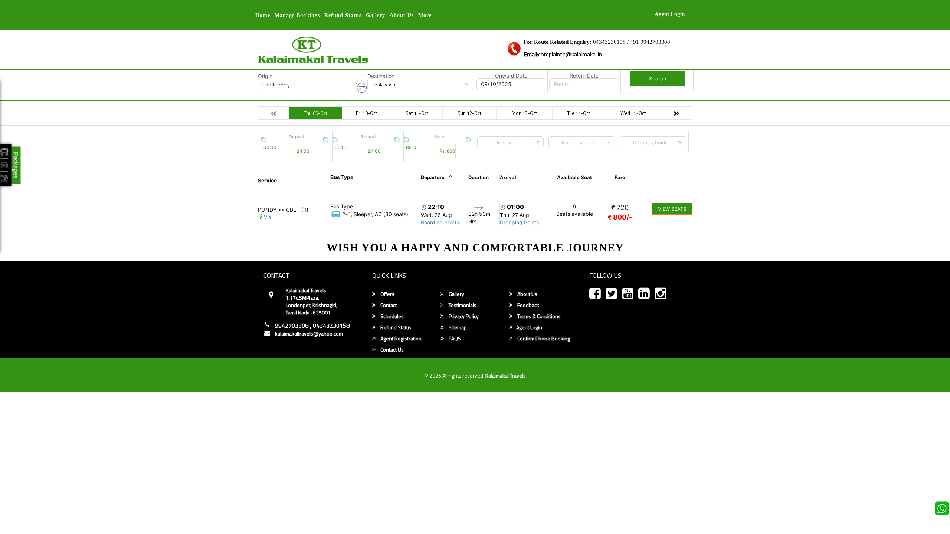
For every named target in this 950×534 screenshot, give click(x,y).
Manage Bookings (297, 15)
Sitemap (457, 327)
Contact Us (391, 349)
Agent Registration (400, 338)
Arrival (508, 177)
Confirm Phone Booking (543, 338)
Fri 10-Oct (366, 113)
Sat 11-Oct (417, 113)
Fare (620, 177)
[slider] (263, 139)
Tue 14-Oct (578, 113)
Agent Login (670, 14)
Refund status (342, 15)
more (425, 15)
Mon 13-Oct (524, 113)
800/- (620, 217)
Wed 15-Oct (633, 113)
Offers (386, 294)
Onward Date (511, 75)
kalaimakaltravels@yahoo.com (309, 333)
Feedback (527, 305)
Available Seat (574, 177)
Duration (478, 177)
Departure (433, 177)
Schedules (391, 316)
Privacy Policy (463, 316)
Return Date (584, 75)
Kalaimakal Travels (505, 375)
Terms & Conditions (538, 316)
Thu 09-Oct (315, 113)
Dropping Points (519, 222)
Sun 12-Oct (469, 113)
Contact (388, 305)
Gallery (375, 15)
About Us (402, 15)
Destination (380, 76)
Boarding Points (440, 222)
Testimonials (462, 305)
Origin (265, 76)
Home (262, 15)
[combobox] (510, 142)
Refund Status (395, 327)
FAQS (454, 338)
